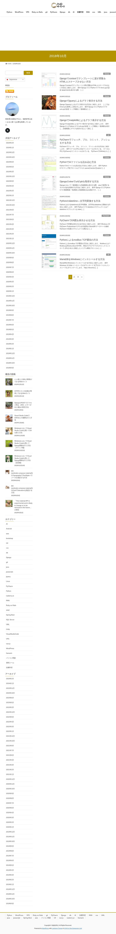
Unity (8, 629)
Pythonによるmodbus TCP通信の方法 (79, 240)
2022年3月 (10, 191)
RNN (8, 600)
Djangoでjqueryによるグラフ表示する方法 (81, 100)
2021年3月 (10, 229)
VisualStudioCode (12, 634)
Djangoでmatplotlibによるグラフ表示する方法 (83, 120)
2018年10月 (10, 363)
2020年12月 (10, 243)
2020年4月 (10, 277)
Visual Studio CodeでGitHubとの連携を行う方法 (23, 418)
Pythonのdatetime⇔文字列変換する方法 (80, 201)
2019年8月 (10, 315)
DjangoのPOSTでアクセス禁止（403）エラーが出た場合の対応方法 (23, 405)
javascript (9, 572)
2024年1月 (10, 147)
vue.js (8, 644)
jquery (8, 576)
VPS (7, 639)
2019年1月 (10, 348)
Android (9, 529)
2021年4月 (10, 224)
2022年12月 (10, 176)
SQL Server (10, 620)
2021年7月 (10, 215)
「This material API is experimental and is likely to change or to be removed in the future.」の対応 (23, 505)
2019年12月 (10, 296)
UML (8, 624)
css (7, 548)
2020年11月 (10, 248)
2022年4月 (10, 186)
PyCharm (106, 216)
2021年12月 (10, 200)
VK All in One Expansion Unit (73, 928)
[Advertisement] (58, 33)
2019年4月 (10, 334)
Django (107, 74)
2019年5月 (10, 329)
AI (7, 524)
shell (7, 610)
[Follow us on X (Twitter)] (7, 130)
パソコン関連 (11, 658)
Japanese (13, 79)
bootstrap (9, 538)
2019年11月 (10, 301)
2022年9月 (10, 181)
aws (7, 533)
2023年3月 (10, 171)
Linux (8, 581)
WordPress (10, 648)
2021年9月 (10, 210)
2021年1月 (10, 238)
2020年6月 (10, 272)
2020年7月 (10, 267)
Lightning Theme (57, 928)
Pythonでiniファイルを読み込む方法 (78, 162)
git (108, 135)
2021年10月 (10, 205)
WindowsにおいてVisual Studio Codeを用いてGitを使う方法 (23, 430)
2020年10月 (10, 253)
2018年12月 (10, 353)
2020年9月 (10, 258)
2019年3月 (10, 339)
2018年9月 (10, 368)
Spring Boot (10, 615)
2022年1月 (10, 195)
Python (107, 157)
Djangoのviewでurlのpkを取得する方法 (79, 181)
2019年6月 (10, 325)
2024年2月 (10, 143)
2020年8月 (10, 262)
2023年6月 (10, 162)
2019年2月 (10, 344)
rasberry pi (10, 596)
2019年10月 (10, 305)
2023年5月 (10, 167)
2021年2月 (10, 234)
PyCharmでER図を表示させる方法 (77, 220)
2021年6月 (10, 219)
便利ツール (10, 663)
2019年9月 (10, 310)
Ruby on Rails (11, 605)
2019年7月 (10, 320)
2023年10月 (10, 157)
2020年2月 (10, 286)
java (7, 567)
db (108, 254)
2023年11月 (10, 152)
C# (7, 543)
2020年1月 (10, 291)
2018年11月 (10, 358)
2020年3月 (10, 282)
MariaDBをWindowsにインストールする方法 (82, 259)
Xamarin (9, 653)
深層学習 (9, 667)
